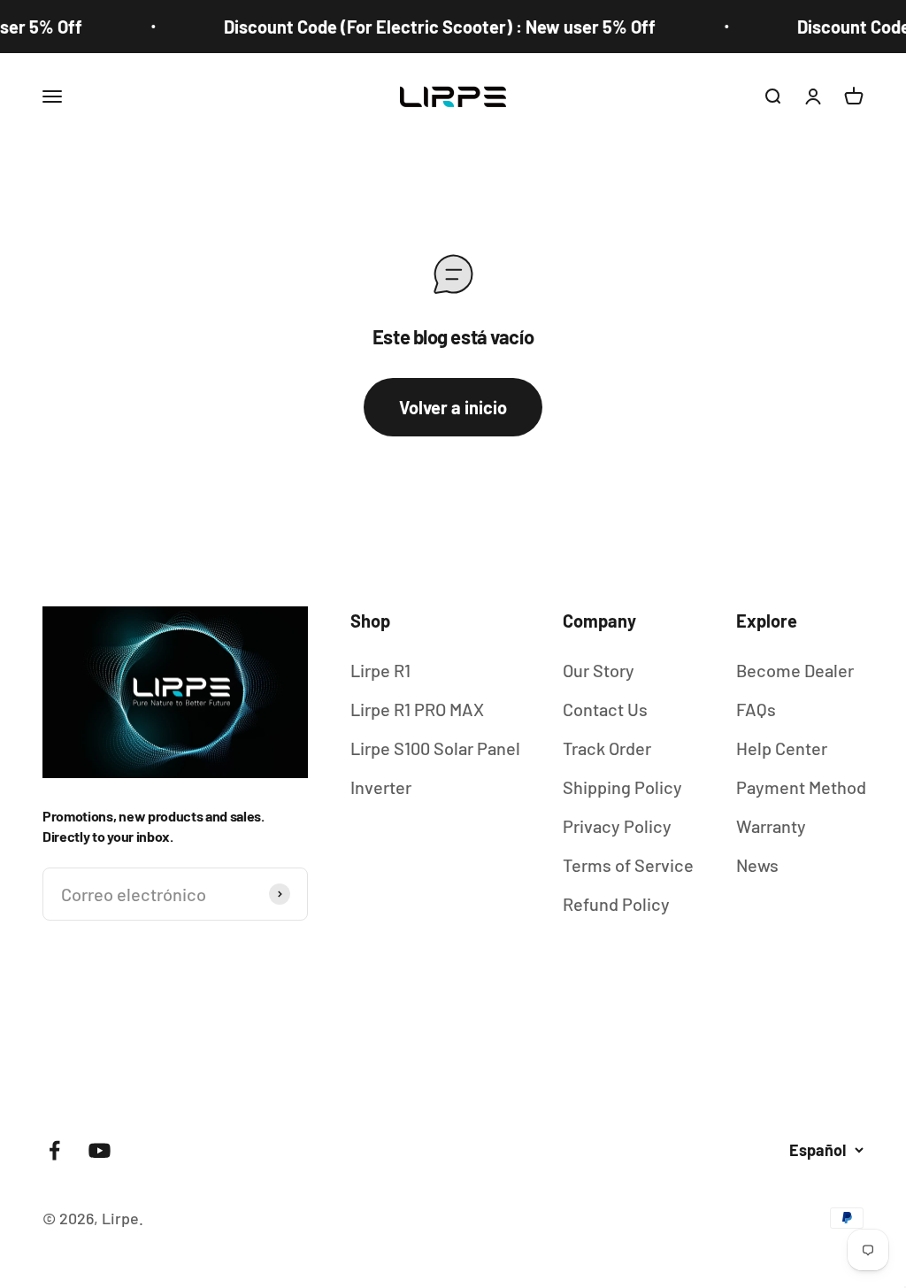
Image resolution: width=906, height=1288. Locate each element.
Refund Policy (616, 903)
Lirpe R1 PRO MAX (417, 709)
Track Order (607, 748)
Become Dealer (795, 670)
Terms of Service (628, 864)
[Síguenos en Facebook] (54, 1150)
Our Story (598, 670)
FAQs (756, 709)
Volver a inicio (453, 407)
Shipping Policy (622, 787)
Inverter (380, 787)
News (757, 864)
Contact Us (605, 709)
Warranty (771, 826)
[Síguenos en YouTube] (99, 1150)
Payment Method (801, 787)
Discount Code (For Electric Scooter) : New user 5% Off (426, 26)
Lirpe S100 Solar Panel (435, 748)
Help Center (781, 748)
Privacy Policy (617, 826)
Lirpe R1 (380, 670)
